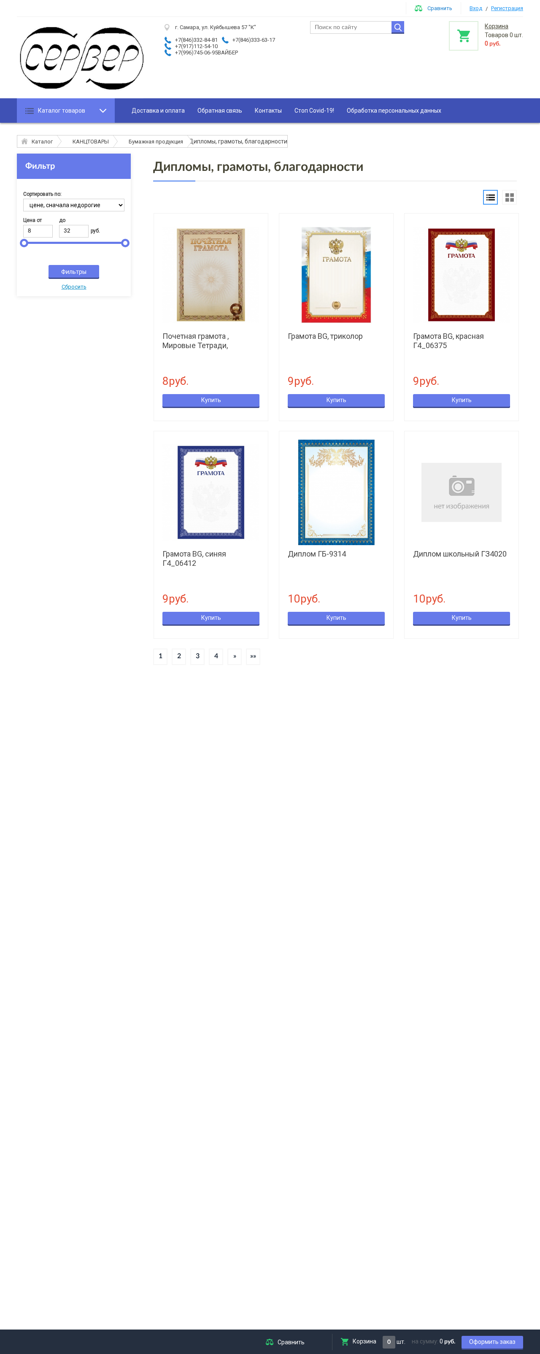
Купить (211, 400)
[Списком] (490, 197)
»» (253, 656)
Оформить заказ (492, 1341)
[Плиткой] (509, 197)
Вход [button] (476, 8)
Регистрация (507, 8)
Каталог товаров (61, 110)
